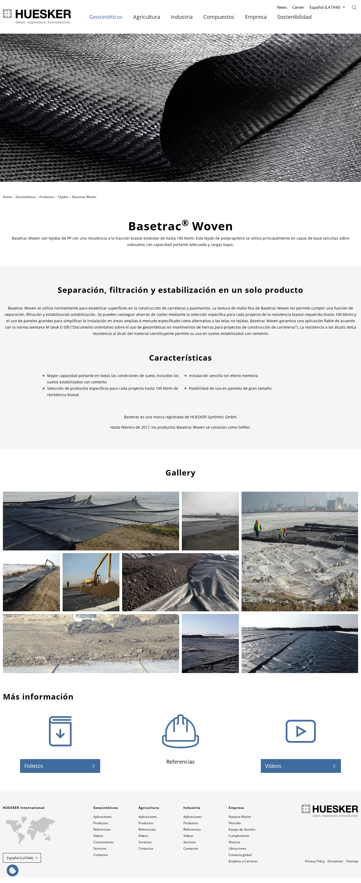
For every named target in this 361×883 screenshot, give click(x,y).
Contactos (100, 855)
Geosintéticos (106, 17)
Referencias (102, 829)
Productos (46, 197)
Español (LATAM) (324, 7)
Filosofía (235, 823)
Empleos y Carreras (243, 861)
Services (189, 842)
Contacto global (240, 855)
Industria (182, 17)
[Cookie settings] (12, 870)
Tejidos (63, 197)
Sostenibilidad (294, 17)
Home (7, 197)
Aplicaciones (102, 816)
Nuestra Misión (240, 816)
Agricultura (146, 17)
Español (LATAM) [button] (20, 857)
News (282, 7)
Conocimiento (103, 842)
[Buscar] (354, 7)
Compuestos (218, 17)
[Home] (37, 16)
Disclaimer (335, 861)
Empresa (256, 17)
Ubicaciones (238, 848)
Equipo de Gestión (242, 829)
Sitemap (352, 861)
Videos (273, 765)
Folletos (33, 765)
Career (298, 7)
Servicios (100, 848)
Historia (234, 842)
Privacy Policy (315, 861)
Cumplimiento (239, 835)
